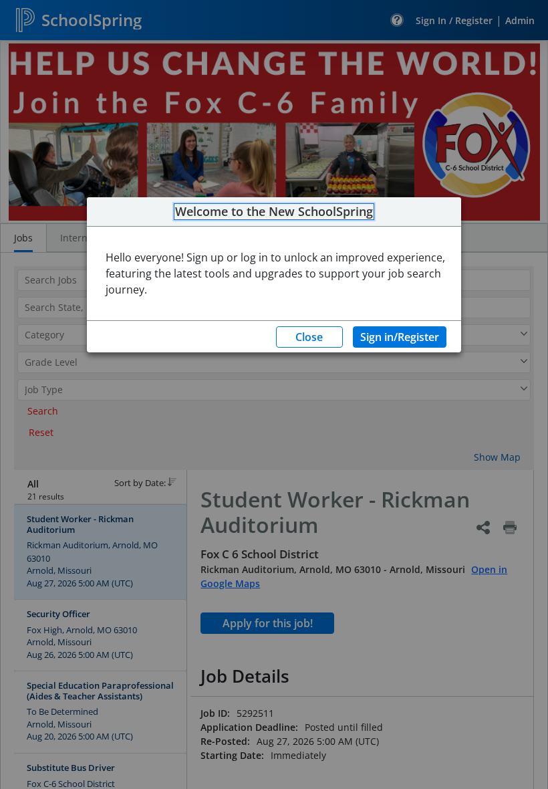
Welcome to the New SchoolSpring (274, 212)
